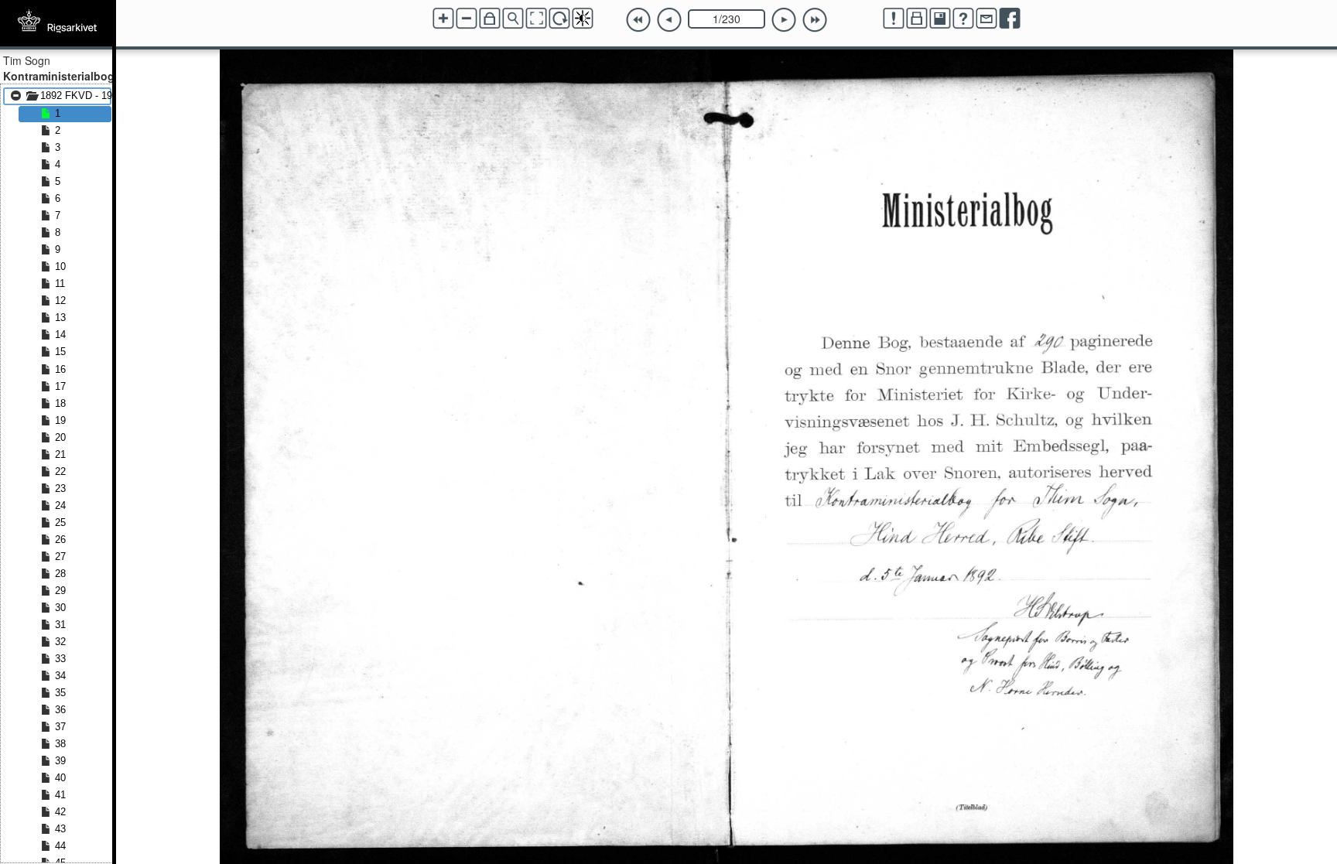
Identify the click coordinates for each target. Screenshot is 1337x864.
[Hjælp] (963, 18)
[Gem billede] (940, 18)
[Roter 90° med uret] (559, 18)
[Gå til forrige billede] (669, 20)
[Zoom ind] (443, 18)
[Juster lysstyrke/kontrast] (582, 18)
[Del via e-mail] (986, 18)
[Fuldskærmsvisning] (536, 18)
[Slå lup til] (513, 18)
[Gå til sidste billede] (814, 20)
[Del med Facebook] (1010, 18)
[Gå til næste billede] (783, 20)
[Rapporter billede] (893, 18)
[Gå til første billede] (638, 20)
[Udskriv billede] (917, 18)
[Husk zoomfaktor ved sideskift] (490, 18)
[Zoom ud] (466, 18)
